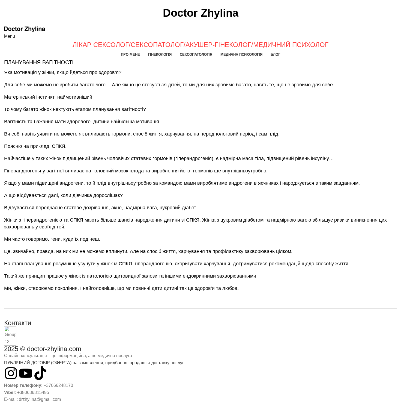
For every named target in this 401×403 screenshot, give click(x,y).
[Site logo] (24, 29)
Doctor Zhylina (200, 13)
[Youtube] (25, 373)
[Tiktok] (40, 373)
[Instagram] (11, 373)
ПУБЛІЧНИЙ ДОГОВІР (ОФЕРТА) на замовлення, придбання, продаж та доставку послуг (94, 362)
